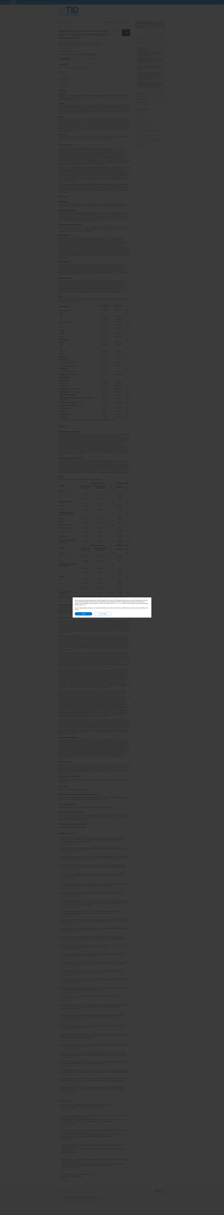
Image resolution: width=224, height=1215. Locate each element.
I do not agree (103, 614)
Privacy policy (118, 603)
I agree (83, 614)
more (83, 605)
